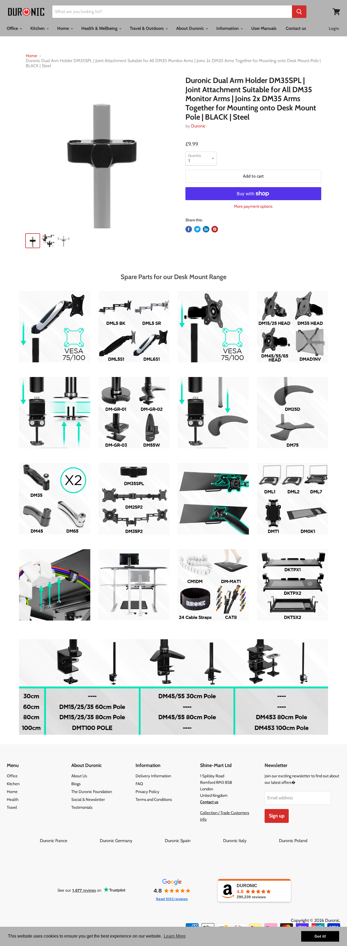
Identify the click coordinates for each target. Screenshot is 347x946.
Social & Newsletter (88, 799)
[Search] (299, 11)
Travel (12, 807)
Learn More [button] (175, 936)
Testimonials (81, 807)
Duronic (198, 126)
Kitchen (38, 28)
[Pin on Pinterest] (214, 229)
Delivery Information (153, 776)
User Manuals (264, 28)
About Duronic (190, 28)
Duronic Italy (250, 840)
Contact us (296, 28)
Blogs (76, 783)
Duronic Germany (132, 840)
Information (228, 28)
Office (13, 28)
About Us (79, 776)
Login (334, 28)
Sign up (276, 816)
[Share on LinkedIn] (206, 229)
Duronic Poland (293, 840)
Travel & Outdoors (147, 28)
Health (12, 799)
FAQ (139, 783)
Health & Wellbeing (99, 28)
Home (63, 28)
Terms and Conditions (154, 799)
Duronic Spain (193, 840)
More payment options (253, 206)
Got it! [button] (320, 936)
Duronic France (69, 840)
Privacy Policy (147, 791)
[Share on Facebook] (188, 229)
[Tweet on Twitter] (197, 229)
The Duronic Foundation (91, 791)
